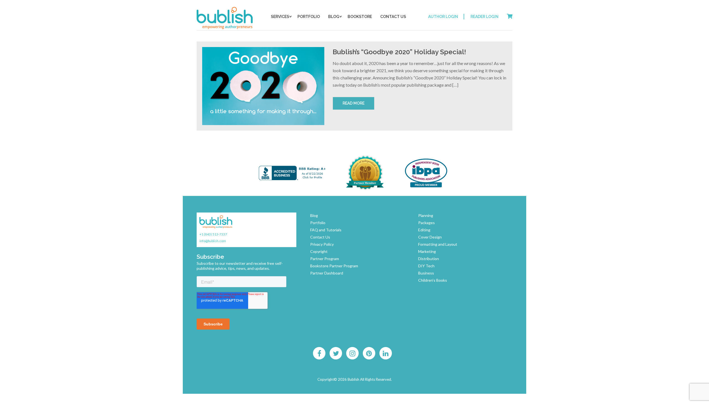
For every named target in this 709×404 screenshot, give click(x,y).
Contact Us (393, 16)
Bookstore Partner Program (334, 265)
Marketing (427, 251)
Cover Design (430, 237)
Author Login (443, 16)
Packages (426, 222)
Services (280, 16)
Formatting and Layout (437, 244)
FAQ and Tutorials (325, 229)
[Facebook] (319, 353)
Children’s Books (432, 280)
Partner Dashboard (326, 273)
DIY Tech (426, 265)
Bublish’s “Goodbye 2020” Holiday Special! (399, 52)
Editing (424, 229)
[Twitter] (336, 353)
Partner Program (324, 258)
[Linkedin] (386, 353)
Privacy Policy (322, 244)
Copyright (319, 251)
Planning (425, 215)
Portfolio (308, 16)
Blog (333, 16)
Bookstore (360, 16)
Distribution (428, 258)
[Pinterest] (369, 353)
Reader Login (485, 16)
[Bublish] (225, 18)
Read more (353, 103)
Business (426, 273)
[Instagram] (352, 353)
